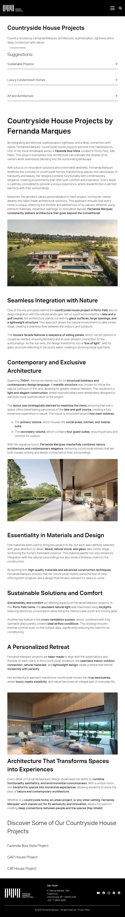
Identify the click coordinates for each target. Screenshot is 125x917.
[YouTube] (98, 893)
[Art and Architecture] (62, 97)
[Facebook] (103, 893)
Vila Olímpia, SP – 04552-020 (61, 897)
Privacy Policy (84, 910)
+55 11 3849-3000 (56, 900)
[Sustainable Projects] (62, 65)
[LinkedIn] (119, 893)
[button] (112, 8)
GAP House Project (22, 857)
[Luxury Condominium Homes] (62, 81)
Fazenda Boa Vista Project (28, 846)
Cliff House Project (21, 868)
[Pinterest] (114, 893)
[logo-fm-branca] (13, 8)
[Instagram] (109, 893)
